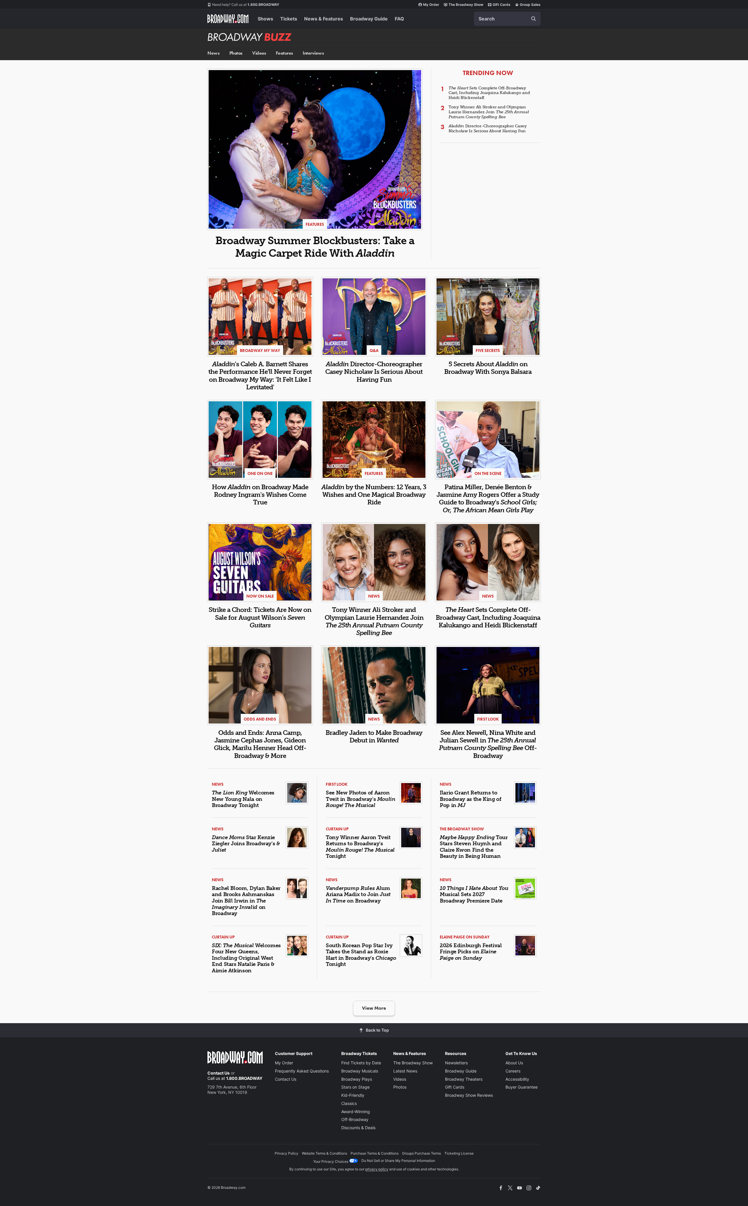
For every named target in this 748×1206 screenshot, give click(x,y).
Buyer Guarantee (521, 1086)
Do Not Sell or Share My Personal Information (398, 1160)
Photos (236, 53)
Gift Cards (501, 4)
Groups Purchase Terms (421, 1153)
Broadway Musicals (359, 1070)
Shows (265, 18)
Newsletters (456, 1062)
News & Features (323, 18)
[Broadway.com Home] (227, 18)
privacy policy (376, 1169)
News (213, 53)
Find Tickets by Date (361, 1062)
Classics (349, 1103)
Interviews (313, 53)
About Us (514, 1062)
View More (374, 1008)
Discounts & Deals (358, 1127)
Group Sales (530, 4)
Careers (512, 1070)
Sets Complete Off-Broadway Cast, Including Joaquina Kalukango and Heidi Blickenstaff (489, 93)
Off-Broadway (354, 1119)
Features (284, 53)
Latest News (405, 1070)
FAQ (399, 18)
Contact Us (218, 1072)
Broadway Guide (369, 18)
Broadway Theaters (463, 1079)
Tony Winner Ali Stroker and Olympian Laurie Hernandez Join (489, 112)
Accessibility (517, 1079)
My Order (431, 4)
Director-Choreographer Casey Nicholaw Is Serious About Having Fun (488, 128)
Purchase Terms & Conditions (375, 1153)
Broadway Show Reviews (469, 1095)
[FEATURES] (314, 149)
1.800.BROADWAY (245, 4)
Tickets (288, 18)
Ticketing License (459, 1153)
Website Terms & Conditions (324, 1153)
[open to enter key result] (534, 19)
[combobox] (507, 19)
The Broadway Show (466, 4)
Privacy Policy (286, 1153)
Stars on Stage (355, 1086)
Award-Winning (355, 1111)
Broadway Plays (356, 1079)
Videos (259, 53)
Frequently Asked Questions (302, 1070)
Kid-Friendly (352, 1095)
